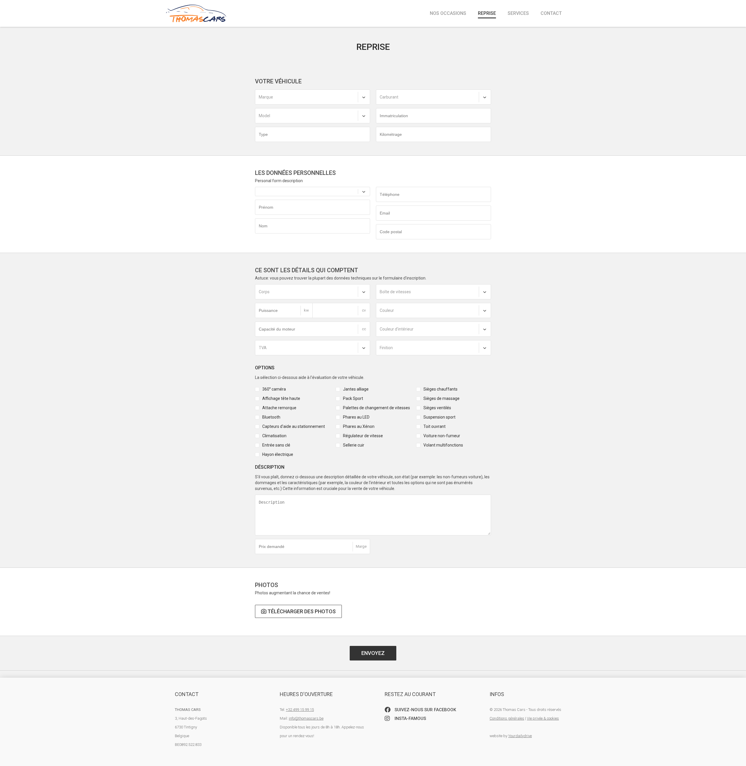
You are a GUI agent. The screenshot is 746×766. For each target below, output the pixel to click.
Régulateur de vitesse (363, 435)
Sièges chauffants (440, 389)
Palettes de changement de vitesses (376, 407)
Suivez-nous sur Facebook (424, 709)
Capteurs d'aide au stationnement (293, 426)
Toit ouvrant (434, 426)
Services (518, 13)
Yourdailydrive (520, 736)
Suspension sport (439, 417)
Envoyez (373, 653)
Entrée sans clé (276, 445)
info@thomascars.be (306, 718)
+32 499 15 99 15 (300, 709)
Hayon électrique (277, 454)
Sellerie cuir (353, 445)
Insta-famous (409, 718)
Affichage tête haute (281, 398)
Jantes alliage (356, 389)
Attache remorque (279, 407)
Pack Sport (353, 398)
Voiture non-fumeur (441, 435)
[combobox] (312, 97)
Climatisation (274, 435)
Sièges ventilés (437, 407)
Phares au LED (356, 417)
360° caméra (274, 389)
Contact (551, 13)
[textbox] (312, 97)
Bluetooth (271, 417)
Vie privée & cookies (543, 718)
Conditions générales (507, 718)
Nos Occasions (448, 13)
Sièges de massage (441, 398)
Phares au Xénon (358, 426)
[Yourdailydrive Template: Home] (196, 11)
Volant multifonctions (443, 445)
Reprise (487, 13)
